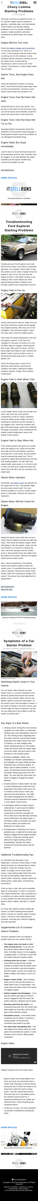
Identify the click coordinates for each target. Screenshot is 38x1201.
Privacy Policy (23, 1188)
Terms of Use (13, 1188)
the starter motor (17, 483)
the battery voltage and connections (21, 48)
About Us (7, 1187)
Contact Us (23, 1187)
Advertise (14, 1187)
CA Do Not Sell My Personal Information (18, 1190)
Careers (30, 1187)
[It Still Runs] (19, 2)
